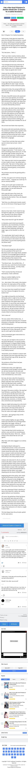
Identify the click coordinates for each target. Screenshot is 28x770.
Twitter (14, 17)
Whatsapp (21, 17)
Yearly (14, 679)
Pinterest (14, 20)
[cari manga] (21, 2)
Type (20, 668)
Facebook (7, 17)
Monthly (5, 679)
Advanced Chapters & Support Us (12, 525)
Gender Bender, (19, 705)
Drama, (18, 724)
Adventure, (18, 686)
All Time (22, 679)
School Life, (16, 706)
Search (14, 670)
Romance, (11, 706)
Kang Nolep (18, 767)
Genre (7, 668)
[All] (17, 31)
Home (4, 624)
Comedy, (14, 705)
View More (24, 732)
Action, (14, 686)
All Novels (14, 624)
